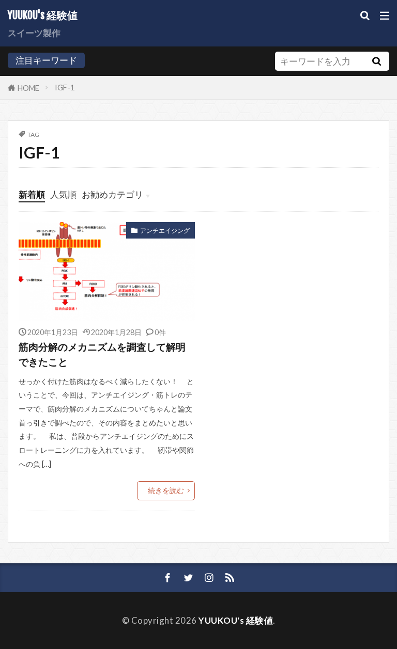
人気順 (63, 194)
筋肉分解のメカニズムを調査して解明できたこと (102, 354)
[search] (376, 61)
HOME (28, 87)
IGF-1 (64, 87)
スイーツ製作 (34, 32)
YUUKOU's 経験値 (43, 15)
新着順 (32, 194)
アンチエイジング (165, 230)
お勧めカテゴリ (112, 194)
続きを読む (166, 490)
